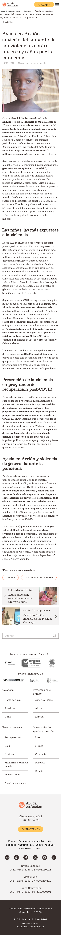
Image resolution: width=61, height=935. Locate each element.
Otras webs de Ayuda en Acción (43, 729)
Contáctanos (30, 829)
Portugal (40, 762)
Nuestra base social (16, 783)
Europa (39, 717)
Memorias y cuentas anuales (16, 764)
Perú (38, 737)
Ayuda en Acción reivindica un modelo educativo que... (21, 598)
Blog (7, 746)
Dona (8, 717)
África (38, 708)
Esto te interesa (12, 728)
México (39, 746)
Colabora (8, 690)
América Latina (44, 700)
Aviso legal (30, 923)
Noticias (9, 754)
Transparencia (13, 737)
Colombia (40, 754)
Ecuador (40, 771)
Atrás (9, 22)
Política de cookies (30, 926)
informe (26, 419)
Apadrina (10, 708)
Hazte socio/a (13, 700)
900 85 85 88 (30, 820)
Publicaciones (12, 774)
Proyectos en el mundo (42, 692)
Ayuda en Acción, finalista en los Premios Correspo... (37, 618)
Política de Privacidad (30, 919)
